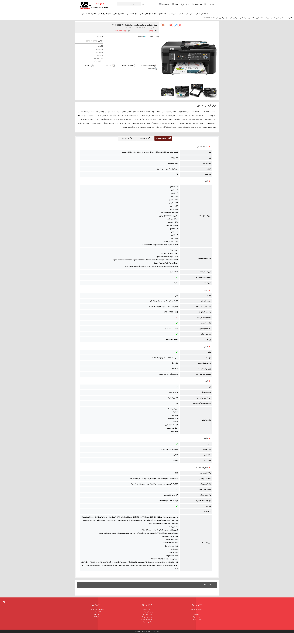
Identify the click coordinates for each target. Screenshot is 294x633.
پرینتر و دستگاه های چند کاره (204, 13)
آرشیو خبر (197, 614)
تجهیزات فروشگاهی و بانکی (148, 13)
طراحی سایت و (154, 631)
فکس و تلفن (189, 13)
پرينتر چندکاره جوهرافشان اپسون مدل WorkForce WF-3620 (220, 18)
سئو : (148, 631)
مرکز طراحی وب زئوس (141, 631)
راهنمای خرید (147, 609)
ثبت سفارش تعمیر (147, 619)
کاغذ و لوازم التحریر (118, 13)
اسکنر (181, 13)
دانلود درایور (97, 614)
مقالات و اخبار (97, 612)
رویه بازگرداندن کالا (147, 617)
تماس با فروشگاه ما (197, 609)
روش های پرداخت (147, 612)
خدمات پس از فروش (97, 609)
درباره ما (196, 612)
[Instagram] (4, 602)
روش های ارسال (147, 614)
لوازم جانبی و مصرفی (104, 13)
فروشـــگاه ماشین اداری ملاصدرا (281, 18)
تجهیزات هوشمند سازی (89, 13)
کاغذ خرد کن (162, 13)
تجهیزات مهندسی (132, 13)
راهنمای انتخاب (97, 617)
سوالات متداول (196, 619)
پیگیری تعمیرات (147, 622)
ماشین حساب (173, 13)
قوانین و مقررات (197, 617)
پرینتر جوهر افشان (245, 18)
